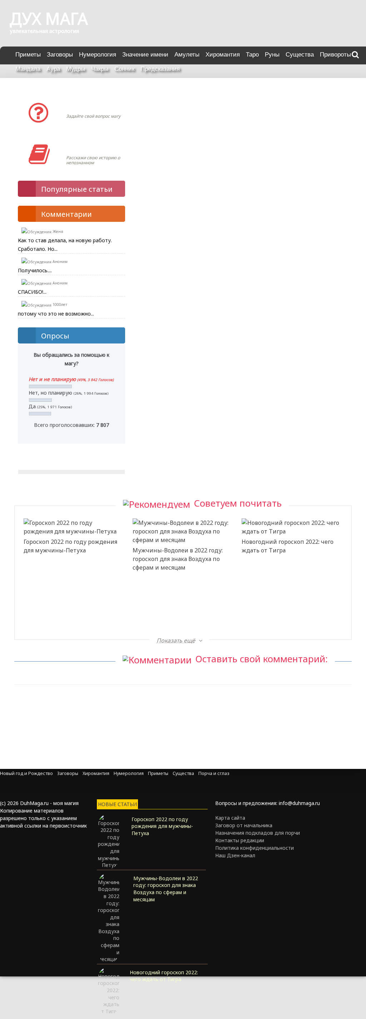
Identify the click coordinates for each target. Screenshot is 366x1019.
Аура (53, 68)
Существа (300, 54)
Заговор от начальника (243, 825)
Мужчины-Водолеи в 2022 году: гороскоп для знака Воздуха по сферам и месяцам (178, 558)
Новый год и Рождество (26, 773)
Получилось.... (35, 270)
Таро (252, 54)
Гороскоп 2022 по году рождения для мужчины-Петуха (70, 546)
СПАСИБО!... (32, 291)
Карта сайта (230, 817)
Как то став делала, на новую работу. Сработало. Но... (65, 244)
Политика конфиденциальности (254, 847)
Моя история (87, 147)
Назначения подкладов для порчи (257, 832)
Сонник (124, 68)
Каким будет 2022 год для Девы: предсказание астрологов (178, 603)
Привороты (335, 54)
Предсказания (160, 68)
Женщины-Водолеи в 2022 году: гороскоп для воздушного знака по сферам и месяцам (69, 615)
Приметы (28, 54)
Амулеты (186, 54)
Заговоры (60, 54)
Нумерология (97, 54)
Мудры (75, 68)
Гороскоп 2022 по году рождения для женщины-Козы (288, 603)
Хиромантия (223, 54)
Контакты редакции (239, 840)
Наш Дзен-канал (235, 855)
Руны (272, 54)
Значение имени (145, 54)
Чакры (99, 68)
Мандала (27, 68)
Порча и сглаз (213, 773)
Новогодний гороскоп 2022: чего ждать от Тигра (287, 546)
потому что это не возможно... (56, 313)
